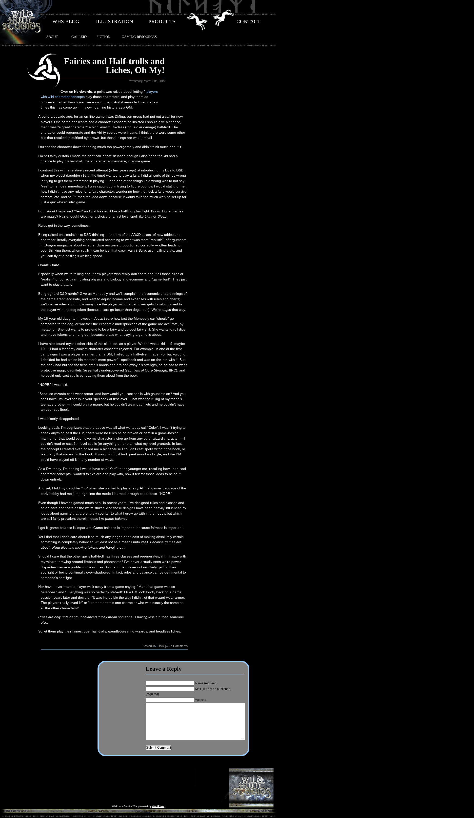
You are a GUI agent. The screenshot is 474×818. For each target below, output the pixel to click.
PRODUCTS (162, 21)
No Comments (178, 646)
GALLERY (79, 37)
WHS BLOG (65, 21)
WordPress (158, 806)
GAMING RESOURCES (139, 37)
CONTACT (248, 21)
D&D (161, 646)
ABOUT (52, 37)
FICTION (103, 37)
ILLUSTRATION (114, 21)
